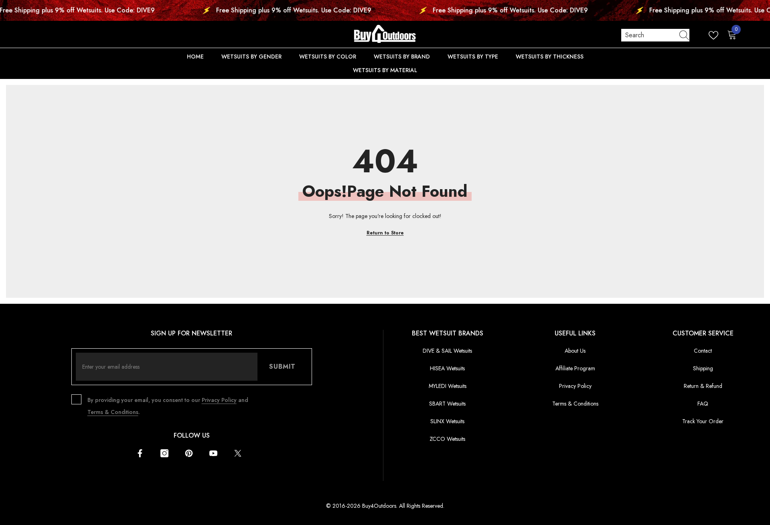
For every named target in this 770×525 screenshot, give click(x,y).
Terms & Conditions (112, 412)
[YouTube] (213, 453)
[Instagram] (164, 453)
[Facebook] (140, 453)
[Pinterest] (189, 453)
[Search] (655, 35)
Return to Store (385, 232)
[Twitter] (238, 453)
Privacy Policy (219, 400)
